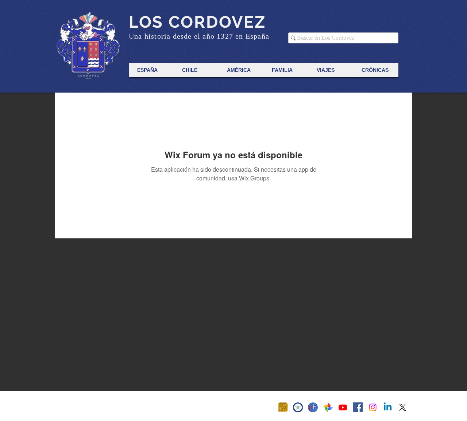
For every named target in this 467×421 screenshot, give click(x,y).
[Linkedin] (388, 407)
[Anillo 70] (283, 407)
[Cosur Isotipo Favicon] (298, 407)
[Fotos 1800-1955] (328, 407)
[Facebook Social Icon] (358, 407)
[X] (403, 407)
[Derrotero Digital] (343, 407)
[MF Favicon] (313, 407)
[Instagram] (373, 407)
